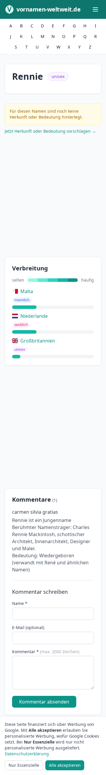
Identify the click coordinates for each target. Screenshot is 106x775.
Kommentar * (45, 651)
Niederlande (34, 316)
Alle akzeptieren (65, 765)
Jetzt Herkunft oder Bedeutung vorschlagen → (50, 131)
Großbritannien (37, 340)
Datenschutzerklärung (27, 753)
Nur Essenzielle (24, 765)
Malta (26, 291)
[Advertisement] (53, 197)
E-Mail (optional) (28, 627)
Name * (19, 603)
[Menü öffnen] (95, 9)
